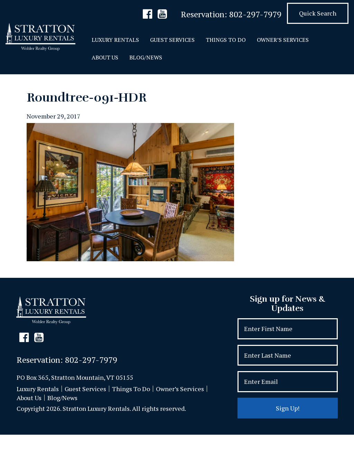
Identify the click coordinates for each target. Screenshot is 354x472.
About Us (105, 57)
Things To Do (226, 40)
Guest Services (172, 40)
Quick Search (317, 13)
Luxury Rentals (115, 40)
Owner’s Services (283, 40)
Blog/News (145, 57)
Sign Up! (287, 408)
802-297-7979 (255, 14)
